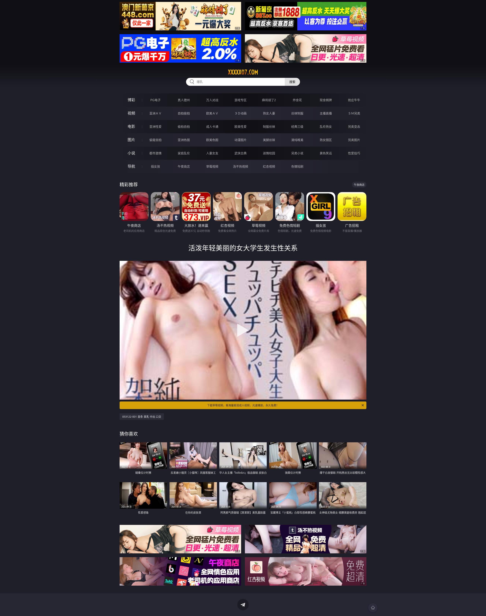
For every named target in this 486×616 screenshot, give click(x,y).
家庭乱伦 (184, 153)
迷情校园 (269, 153)
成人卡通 (212, 127)
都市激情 (155, 153)
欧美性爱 (240, 127)
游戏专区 (240, 100)
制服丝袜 (269, 127)
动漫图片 (240, 140)
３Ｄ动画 (240, 113)
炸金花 (297, 100)
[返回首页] (372, 607)
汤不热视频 (240, 166)
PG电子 (155, 100)
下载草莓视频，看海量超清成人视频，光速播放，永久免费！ (243, 405)
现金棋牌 (326, 100)
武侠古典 (240, 153)
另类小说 (297, 153)
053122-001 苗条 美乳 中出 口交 (141, 416)
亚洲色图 (184, 140)
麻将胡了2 (269, 100)
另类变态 (354, 127)
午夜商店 (184, 166)
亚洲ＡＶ (155, 113)
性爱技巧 (354, 153)
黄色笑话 (326, 153)
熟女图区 (326, 140)
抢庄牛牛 (354, 100)
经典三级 (297, 127)
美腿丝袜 (269, 140)
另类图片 (354, 140)
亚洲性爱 (155, 127)
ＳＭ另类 (354, 113)
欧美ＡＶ (212, 113)
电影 (131, 126)
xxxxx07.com (243, 72)
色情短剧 (297, 166)
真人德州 (184, 100)
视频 (131, 113)
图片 (131, 139)
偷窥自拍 (155, 140)
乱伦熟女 (326, 127)
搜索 (292, 82)
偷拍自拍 (184, 127)
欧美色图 (212, 140)
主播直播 (326, 113)
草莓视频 (212, 166)
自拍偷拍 (184, 113)
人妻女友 (212, 153)
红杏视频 (269, 166)
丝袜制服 (297, 113)
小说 (131, 153)
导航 (131, 166)
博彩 (131, 100)
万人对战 (212, 100)
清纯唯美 (297, 140)
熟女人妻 (269, 113)
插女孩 (155, 166)
